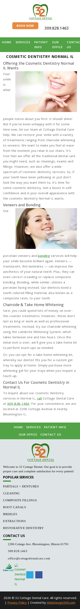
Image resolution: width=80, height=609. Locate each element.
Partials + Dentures (21, 486)
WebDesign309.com (61, 602)
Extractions (14, 521)
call (39, 398)
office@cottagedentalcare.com (29, 558)
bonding (44, 256)
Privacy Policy (17, 602)
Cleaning (11, 493)
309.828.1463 (57, 28)
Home (6, 42)
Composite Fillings (20, 500)
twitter (29, 574)
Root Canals (14, 507)
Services (23, 42)
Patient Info (41, 44)
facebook (38, 574)
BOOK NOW (25, 26)
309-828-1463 (18, 404)
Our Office (57, 44)
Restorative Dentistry (23, 528)
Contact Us (50, 434)
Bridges (10, 514)
